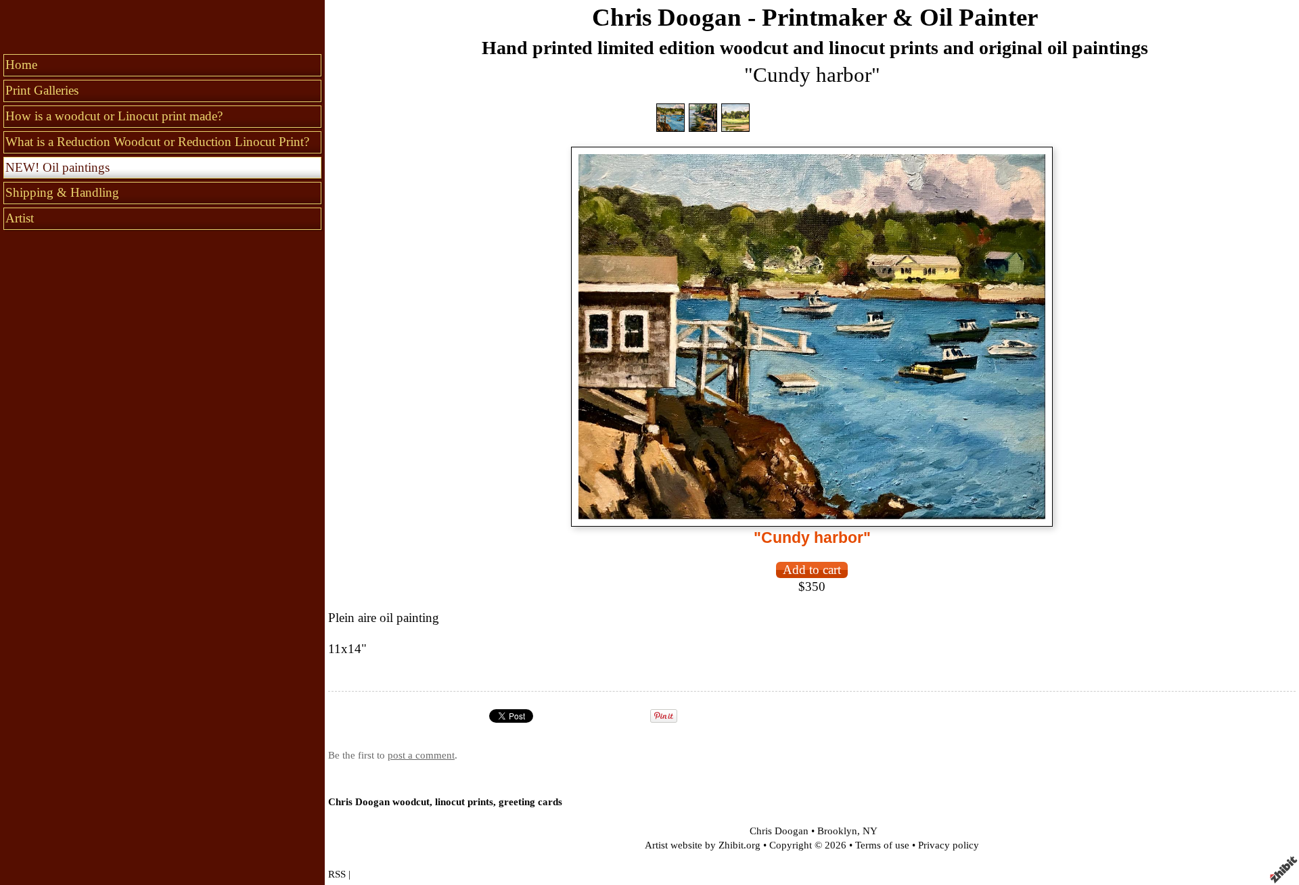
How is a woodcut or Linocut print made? (114, 116)
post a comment (421, 755)
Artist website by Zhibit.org (702, 845)
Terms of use (882, 845)
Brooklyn (837, 830)
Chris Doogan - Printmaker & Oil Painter (815, 17)
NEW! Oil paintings (57, 167)
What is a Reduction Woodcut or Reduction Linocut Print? (157, 142)
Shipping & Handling (62, 192)
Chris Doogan (779, 830)
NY (870, 830)
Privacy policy (948, 845)
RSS (337, 874)
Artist (19, 218)
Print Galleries (41, 90)
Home (21, 64)
